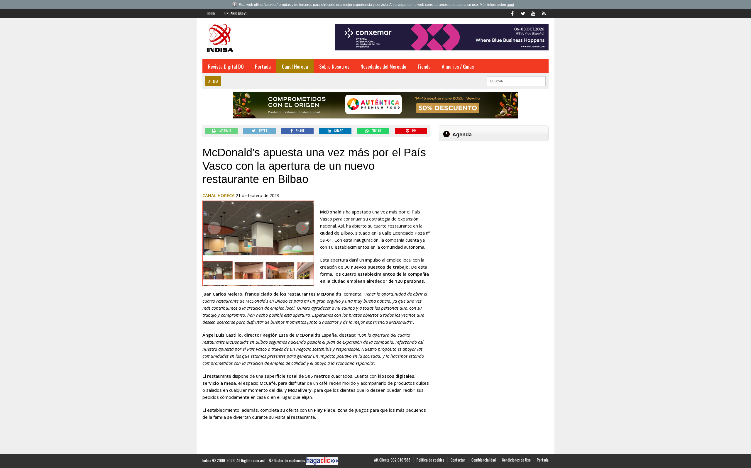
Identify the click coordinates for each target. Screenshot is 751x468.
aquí (510, 5)
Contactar (458, 460)
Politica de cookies (430, 460)
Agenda (462, 135)
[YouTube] (533, 12)
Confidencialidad (483, 460)
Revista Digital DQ (226, 66)
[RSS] (544, 12)
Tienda (424, 66)
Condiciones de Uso (516, 460)
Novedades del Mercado (383, 66)
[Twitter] (522, 12)
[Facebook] (512, 12)
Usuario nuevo (236, 13)
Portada (263, 66)
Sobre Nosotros (334, 66)
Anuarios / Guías (458, 66)
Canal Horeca (295, 66)
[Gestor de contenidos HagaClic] (322, 461)
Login (211, 13)
